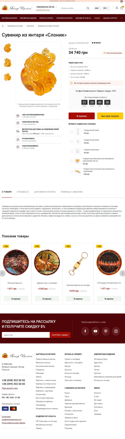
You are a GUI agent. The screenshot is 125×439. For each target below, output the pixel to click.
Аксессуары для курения (75, 421)
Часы (67, 396)
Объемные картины (44, 401)
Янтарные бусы (101, 359)
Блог (96, 410)
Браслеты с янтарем (73, 362)
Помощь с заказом (71, 191)
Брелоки (68, 407)
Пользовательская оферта (13, 423)
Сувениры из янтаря (64, 18)
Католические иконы (45, 366)
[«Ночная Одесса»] (16, 262)
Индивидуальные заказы (47, 408)
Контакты (98, 407)
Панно (39, 376)
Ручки (67, 393)
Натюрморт (41, 405)
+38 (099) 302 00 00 (13, 384)
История (97, 400)
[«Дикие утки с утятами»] (47, 262)
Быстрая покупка (110, 116)
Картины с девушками (45, 387)
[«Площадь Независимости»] (109, 262)
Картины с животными (46, 380)
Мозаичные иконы (44, 424)
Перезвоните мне (43, 10)
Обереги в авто (71, 417)
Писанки (68, 428)
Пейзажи (40, 373)
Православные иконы (45, 359)
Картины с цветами (44, 391)
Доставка (98, 403)
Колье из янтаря (72, 373)
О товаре (7, 191)
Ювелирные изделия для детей (107, 376)
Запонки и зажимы (73, 380)
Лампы (39, 428)
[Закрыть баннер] (121, 1)
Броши (67, 366)
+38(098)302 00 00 (45, 6)
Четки (96, 369)
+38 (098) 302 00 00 (13, 380)
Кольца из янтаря (101, 380)
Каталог (97, 393)
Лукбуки (97, 414)
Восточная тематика (44, 398)
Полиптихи (41, 394)
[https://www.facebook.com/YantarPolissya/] (85, 331)
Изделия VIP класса (83, 18)
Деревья (68, 400)
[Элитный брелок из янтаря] (78, 264)
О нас (96, 396)
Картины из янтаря (9, 18)
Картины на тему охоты (46, 383)
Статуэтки (30, 26)
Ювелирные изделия (28, 18)
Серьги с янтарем (72, 359)
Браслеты (98, 362)
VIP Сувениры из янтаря (46, 421)
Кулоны (68, 369)
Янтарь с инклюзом (73, 410)
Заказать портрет (110, 18)
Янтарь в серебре (46, 18)
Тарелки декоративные (75, 403)
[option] (7, 48)
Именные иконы (43, 362)
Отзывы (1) (23, 191)
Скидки (97, 18)
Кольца (68, 376)
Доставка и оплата (44, 191)
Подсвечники (70, 424)
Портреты (40, 369)
